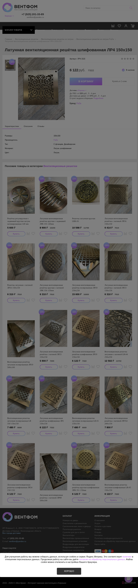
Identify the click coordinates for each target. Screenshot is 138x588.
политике (127, 557)
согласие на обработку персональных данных (102, 559)
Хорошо (69, 571)
